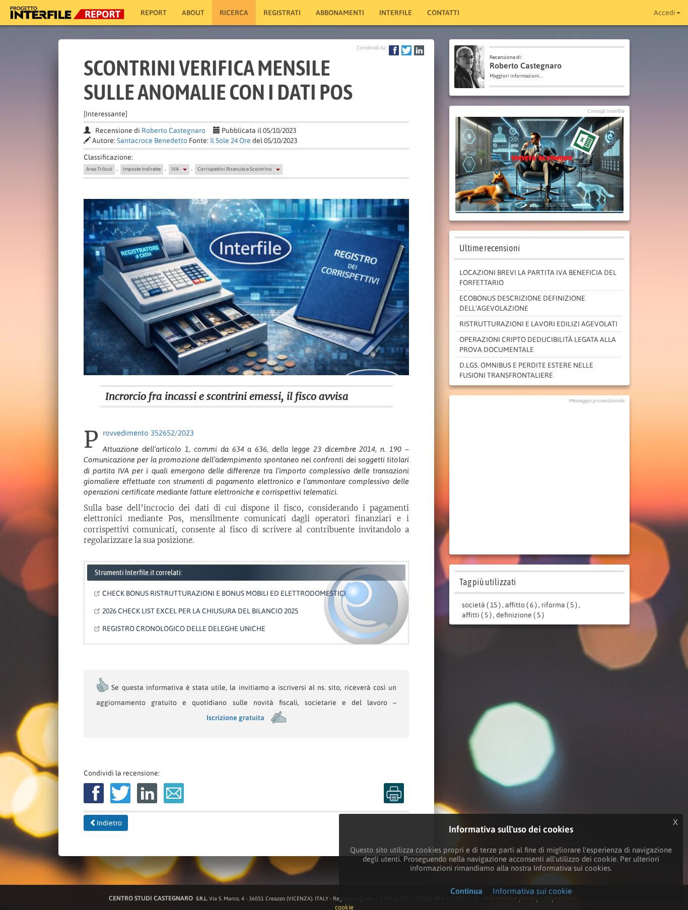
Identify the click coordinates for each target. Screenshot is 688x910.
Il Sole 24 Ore (230, 140)
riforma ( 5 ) (559, 605)
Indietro (109, 823)
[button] (184, 169)
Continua (466, 890)
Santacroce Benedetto (152, 140)
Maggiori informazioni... (516, 76)
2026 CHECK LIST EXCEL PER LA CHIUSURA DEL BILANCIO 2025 (199, 611)
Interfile (395, 13)
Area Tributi (99, 169)
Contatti (443, 13)
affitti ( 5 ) (477, 615)
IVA (175, 169)
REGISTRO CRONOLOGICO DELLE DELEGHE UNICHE (183, 628)
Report (154, 13)
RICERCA (234, 13)
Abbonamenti (340, 13)
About (193, 13)
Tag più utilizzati (487, 582)
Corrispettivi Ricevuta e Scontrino (234, 169)
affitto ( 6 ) (521, 605)
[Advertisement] (539, 476)
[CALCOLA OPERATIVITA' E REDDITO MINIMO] (539, 164)
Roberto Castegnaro (173, 130)
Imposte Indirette (142, 169)
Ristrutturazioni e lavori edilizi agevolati (538, 324)
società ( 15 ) (481, 605)
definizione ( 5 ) (520, 615)
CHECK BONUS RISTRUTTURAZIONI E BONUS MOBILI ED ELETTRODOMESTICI (223, 593)
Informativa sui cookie (532, 890)
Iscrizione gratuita (235, 718)
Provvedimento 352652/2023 (148, 433)
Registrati (282, 13)
